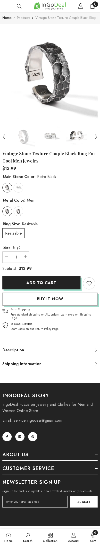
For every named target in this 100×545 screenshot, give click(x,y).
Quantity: (11, 247)
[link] (89, 283)
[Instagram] (20, 436)
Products (23, 17)
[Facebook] (7, 436)
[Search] (19, 6)
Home (6, 17)
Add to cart (40, 283)
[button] (4, 136)
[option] (50, 73)
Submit (84, 502)
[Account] (80, 6)
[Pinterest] (32, 436)
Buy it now (50, 299)
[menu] (5, 6)
